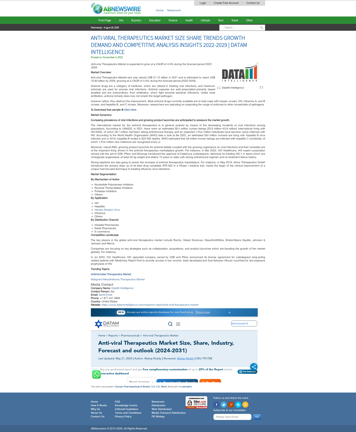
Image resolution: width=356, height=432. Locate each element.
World (164, 386)
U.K (153, 386)
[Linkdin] (231, 404)
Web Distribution (162, 409)
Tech (220, 20)
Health (189, 20)
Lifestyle (205, 20)
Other (249, 20)
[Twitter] (223, 404)
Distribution (158, 405)
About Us (96, 413)
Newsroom (174, 10)
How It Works (99, 405)
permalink (187, 386)
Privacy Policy (123, 416)
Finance (173, 20)
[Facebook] (216, 404)
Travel (234, 20)
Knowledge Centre (126, 405)
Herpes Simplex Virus (107, 209)
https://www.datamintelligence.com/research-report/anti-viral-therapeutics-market (150, 304)
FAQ (117, 402)
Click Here (130, 109)
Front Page (105, 20)
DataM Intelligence (122, 288)
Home (160, 10)
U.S (158, 386)
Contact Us (253, 3)
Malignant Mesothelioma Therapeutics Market (118, 279)
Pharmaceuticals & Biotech (137, 386)
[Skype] (238, 404)
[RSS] (245, 404)
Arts (121, 20)
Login (203, 3)
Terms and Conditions (128, 413)
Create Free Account (226, 3)
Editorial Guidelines (126, 409)
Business (136, 20)
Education (155, 20)
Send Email (105, 294)
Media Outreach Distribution (169, 413)
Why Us (95, 409)
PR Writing (158, 416)
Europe (119, 386)
